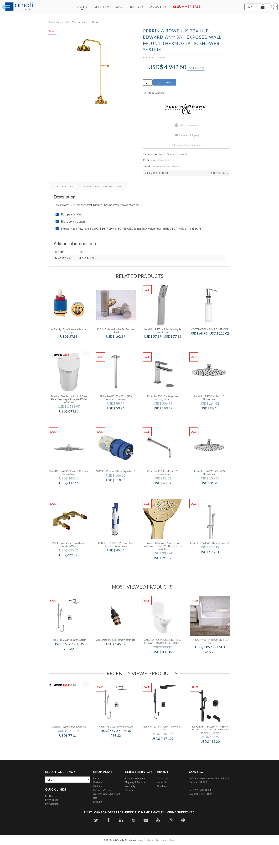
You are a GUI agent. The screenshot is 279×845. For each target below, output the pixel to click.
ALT (73, 343)
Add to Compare (189, 125)
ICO (120, 343)
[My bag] (263, 7)
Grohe (120, 487)
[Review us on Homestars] (145, 820)
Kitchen (101, 6)
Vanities (97, 786)
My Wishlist (51, 799)
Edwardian (163, 160)
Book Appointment (135, 778)
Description (64, 186)
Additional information (102, 186)
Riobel (73, 655)
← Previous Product (156, 173)
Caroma (166, 658)
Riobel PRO (166, 343)
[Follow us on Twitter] (96, 820)
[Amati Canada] (17, 6)
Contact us (163, 778)
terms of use (168, 840)
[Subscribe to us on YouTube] (158, 820)
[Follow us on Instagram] (170, 820)
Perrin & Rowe (73, 561)
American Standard (73, 418)
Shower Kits (90, 21)
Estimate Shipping (189, 135)
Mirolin (214, 658)
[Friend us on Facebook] (108, 820)
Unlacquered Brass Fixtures (166, 165)
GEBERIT (120, 556)
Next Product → (219, 173)
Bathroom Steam (102, 790)
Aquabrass (120, 650)
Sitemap (129, 790)
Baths (81, 6)
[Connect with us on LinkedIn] (120, 820)
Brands (137, 6)
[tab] (64, 186)
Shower (77, 21)
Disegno (73, 742)
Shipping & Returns (135, 782)
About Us (158, 6)
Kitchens (97, 782)
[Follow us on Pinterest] (183, 820)
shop (60, 21)
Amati (52, 21)
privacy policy (153, 840)
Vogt (214, 340)
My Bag (49, 795)
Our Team (162, 786)
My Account (51, 803)
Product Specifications (188, 144)
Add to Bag (165, 82)
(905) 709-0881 (202, 789)
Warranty (130, 786)
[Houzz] (133, 820)
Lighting (97, 801)
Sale (119, 6)
